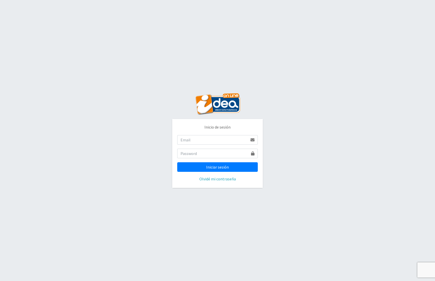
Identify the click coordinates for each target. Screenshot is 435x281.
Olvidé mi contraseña (217, 178)
